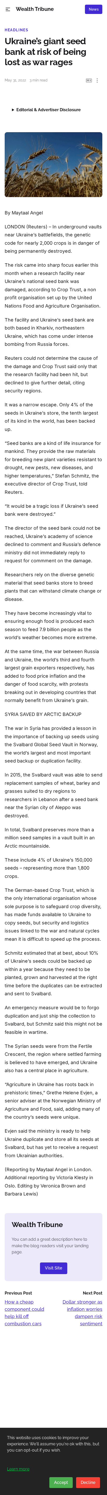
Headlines (17, 30)
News (94, 9)
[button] (8, 9)
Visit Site (53, 1268)
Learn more (18, 1469)
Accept (61, 1482)
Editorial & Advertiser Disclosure (48, 109)
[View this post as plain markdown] (89, 80)
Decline (88, 1482)
